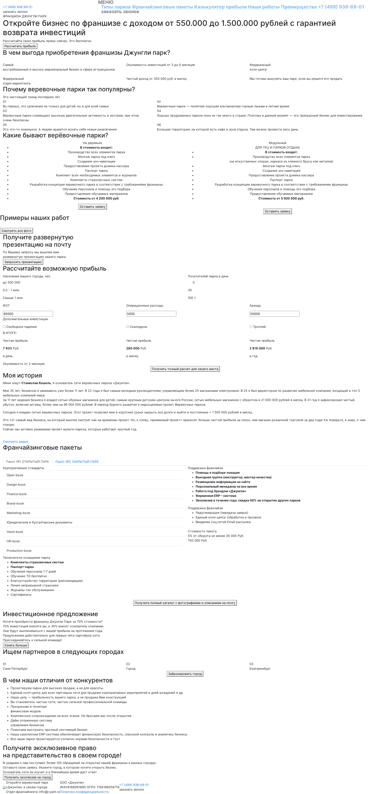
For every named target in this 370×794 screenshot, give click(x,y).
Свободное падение (21, 327)
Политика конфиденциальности (84, 792)
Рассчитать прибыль (20, 46)
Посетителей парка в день (208, 276)
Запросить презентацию (23, 262)
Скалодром (138, 327)
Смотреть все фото (16, 231)
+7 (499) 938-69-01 (341, 7)
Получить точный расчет (185, 369)
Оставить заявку (92, 207)
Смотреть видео (15, 441)
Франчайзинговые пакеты (163, 7)
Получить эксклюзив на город (27, 777)
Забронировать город (185, 674)
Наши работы (264, 7)
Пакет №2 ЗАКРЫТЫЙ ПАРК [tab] (77, 461)
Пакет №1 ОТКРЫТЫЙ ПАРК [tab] (27, 461)
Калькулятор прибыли (220, 7)
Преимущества (299, 7)
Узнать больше (15, 645)
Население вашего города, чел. (27, 276)
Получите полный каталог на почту (185, 603)
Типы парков (116, 7)
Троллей (259, 327)
